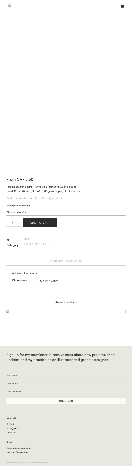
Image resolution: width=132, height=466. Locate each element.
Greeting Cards (37, 244)
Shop (9, 441)
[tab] (66, 262)
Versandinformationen (18, 448)
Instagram (12, 428)
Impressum (12, 462)
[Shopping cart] (119, 6)
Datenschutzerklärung (38, 462)
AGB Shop (22, 462)
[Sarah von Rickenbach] (11, 5)
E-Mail (10, 424)
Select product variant (18, 205)
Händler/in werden (17, 452)
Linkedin (11, 432)
